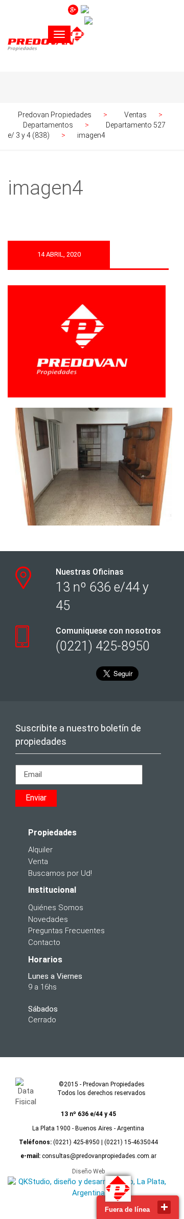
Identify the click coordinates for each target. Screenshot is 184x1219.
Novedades (48, 919)
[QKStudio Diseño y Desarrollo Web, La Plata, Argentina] (88, 1187)
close (164, 1207)
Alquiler (40, 849)
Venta (38, 861)
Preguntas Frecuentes (66, 930)
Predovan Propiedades (54, 115)
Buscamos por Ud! (60, 873)
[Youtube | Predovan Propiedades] (127, 9)
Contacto (44, 942)
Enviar (36, 798)
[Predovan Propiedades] (46, 57)
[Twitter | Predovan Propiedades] (129, 20)
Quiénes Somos (55, 907)
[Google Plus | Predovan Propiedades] (73, 9)
